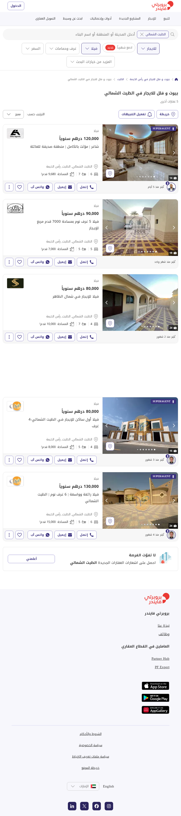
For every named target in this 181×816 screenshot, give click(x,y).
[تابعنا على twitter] (84, 806)
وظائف (164, 634)
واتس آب (37, 187)
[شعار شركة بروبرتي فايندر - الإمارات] (162, 6)
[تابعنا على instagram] (109, 806)
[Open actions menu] (9, 187)
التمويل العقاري (45, 18)
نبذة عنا (163, 625)
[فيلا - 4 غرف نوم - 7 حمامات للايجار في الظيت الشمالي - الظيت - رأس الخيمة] (90, 308)
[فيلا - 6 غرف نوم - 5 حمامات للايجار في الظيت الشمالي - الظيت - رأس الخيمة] (90, 506)
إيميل (62, 187)
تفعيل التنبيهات (134, 114)
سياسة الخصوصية (90, 745)
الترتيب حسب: (36, 114)
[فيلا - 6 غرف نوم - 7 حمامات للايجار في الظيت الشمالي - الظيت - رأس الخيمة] (90, 158)
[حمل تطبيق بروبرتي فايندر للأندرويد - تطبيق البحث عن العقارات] (155, 698)
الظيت (120, 79)
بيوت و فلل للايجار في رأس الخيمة (150, 79)
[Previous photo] (107, 152)
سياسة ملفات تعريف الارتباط (90, 756)
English (108, 786)
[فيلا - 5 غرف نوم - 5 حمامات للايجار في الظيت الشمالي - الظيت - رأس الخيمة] (90, 233)
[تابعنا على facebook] (96, 806)
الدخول (16, 6)
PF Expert (162, 667)
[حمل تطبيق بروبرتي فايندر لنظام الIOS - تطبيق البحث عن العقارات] (155, 686)
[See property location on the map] (110, 173)
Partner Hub (160, 658)
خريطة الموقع (90, 768)
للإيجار (152, 18)
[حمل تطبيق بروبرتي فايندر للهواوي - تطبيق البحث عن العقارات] (155, 710)
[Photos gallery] (140, 152)
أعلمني (31, 559)
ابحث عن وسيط (72, 18)
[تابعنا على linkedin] (72, 806)
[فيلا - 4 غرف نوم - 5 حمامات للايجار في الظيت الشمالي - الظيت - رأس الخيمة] (90, 431)
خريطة (164, 114)
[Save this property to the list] (19, 187)
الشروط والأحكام (91, 734)
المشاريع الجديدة (129, 18)
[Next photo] (173, 152)
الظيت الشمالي (156, 34)
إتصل (84, 187)
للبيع (167, 18)
